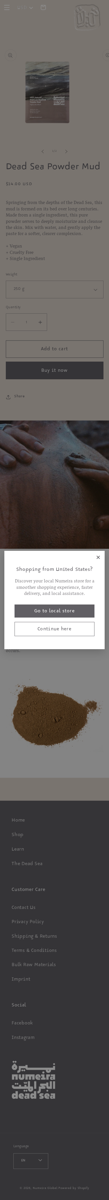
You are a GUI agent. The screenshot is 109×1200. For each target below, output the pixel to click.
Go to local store (54, 611)
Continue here (54, 629)
